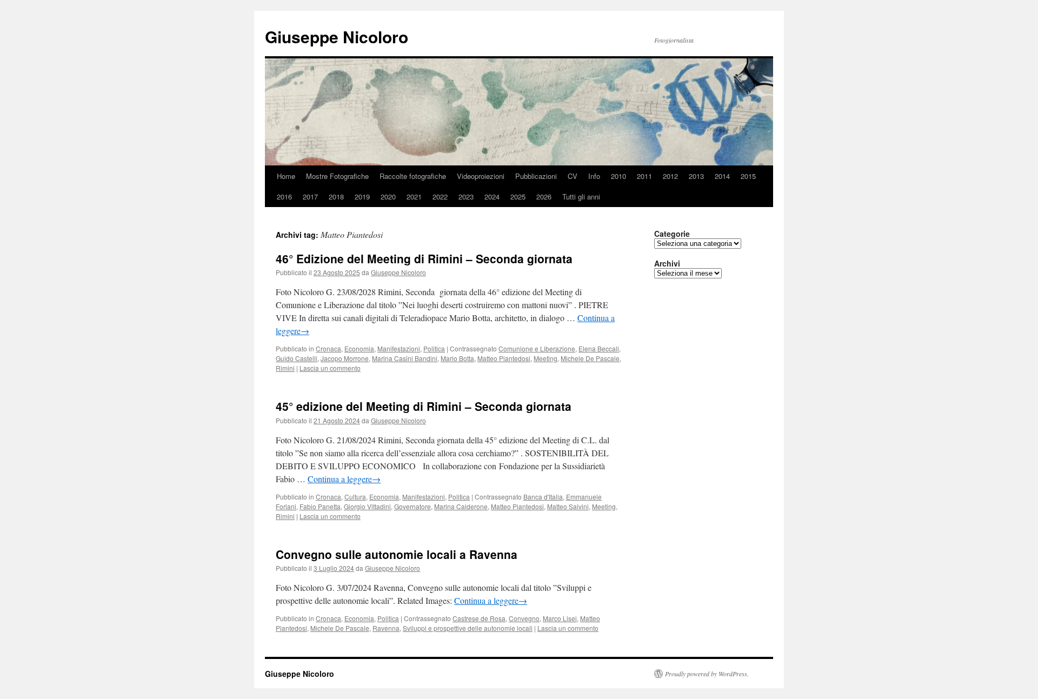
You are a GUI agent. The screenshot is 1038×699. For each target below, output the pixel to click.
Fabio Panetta (320, 506)
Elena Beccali (598, 348)
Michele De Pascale (590, 358)
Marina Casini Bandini (404, 358)
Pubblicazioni (536, 176)
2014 (722, 176)
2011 (644, 176)
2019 (362, 196)
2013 (696, 176)
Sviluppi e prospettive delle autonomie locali (468, 628)
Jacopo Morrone (345, 358)
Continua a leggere (344, 478)
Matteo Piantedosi (503, 358)
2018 (336, 196)
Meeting (545, 358)
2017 (310, 196)
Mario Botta (457, 358)
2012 (670, 176)
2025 (517, 196)
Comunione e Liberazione (536, 348)
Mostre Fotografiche (337, 176)
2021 (414, 196)
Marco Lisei (560, 618)
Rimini (285, 367)
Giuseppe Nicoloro (336, 36)
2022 (440, 196)
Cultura (355, 496)
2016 (284, 196)
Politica (434, 348)
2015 (748, 176)
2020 (388, 196)
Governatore (412, 506)
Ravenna (386, 628)
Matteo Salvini (568, 506)
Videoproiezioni (480, 176)
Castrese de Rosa (479, 618)
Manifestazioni (398, 348)
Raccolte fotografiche (413, 176)
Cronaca (328, 348)
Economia (359, 348)
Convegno (524, 618)
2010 (618, 176)
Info (594, 176)
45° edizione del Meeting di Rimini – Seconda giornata (423, 406)
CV (572, 176)
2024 (492, 196)
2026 (543, 196)
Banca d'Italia (543, 496)
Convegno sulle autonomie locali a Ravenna (396, 554)
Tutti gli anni (581, 196)
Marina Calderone (461, 506)
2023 (466, 196)
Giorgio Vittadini (367, 506)
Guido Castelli (296, 358)
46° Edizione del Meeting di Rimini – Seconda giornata (424, 258)
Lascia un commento (330, 367)
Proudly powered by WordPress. (707, 673)
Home (286, 176)
